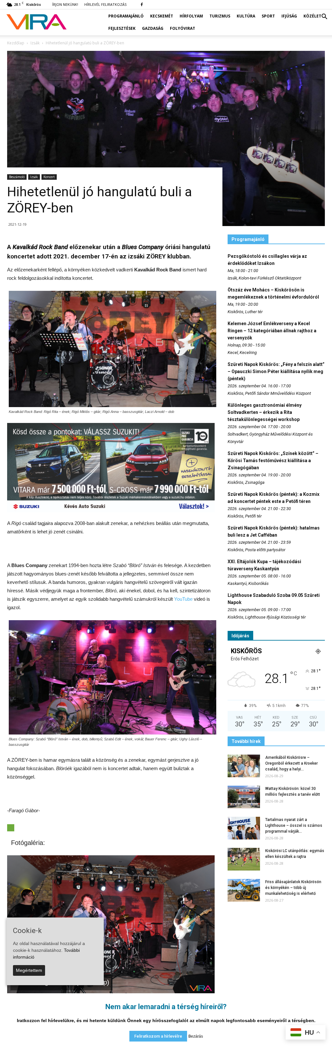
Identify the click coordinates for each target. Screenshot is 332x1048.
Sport (268, 16)
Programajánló (126, 16)
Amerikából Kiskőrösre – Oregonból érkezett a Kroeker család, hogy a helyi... (291, 763)
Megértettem (29, 970)
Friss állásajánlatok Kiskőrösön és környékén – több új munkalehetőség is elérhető (293, 888)
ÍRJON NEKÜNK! (65, 4)
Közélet (312, 16)
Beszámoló (17, 177)
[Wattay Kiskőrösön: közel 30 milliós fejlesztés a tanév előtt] (244, 797)
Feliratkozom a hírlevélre (158, 1036)
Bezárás (195, 1036)
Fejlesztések (122, 28)
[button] (324, 17)
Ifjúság (289, 16)
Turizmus (219, 16)
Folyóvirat (182, 28)
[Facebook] (142, 4)
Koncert (49, 177)
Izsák (34, 177)
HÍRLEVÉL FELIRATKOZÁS (105, 4)
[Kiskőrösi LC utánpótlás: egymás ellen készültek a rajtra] (244, 859)
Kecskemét (161, 16)
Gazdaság (152, 28)
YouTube (183, 599)
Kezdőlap (15, 43)
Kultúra (246, 16)
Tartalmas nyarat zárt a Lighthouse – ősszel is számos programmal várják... (293, 825)
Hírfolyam (191, 16)
